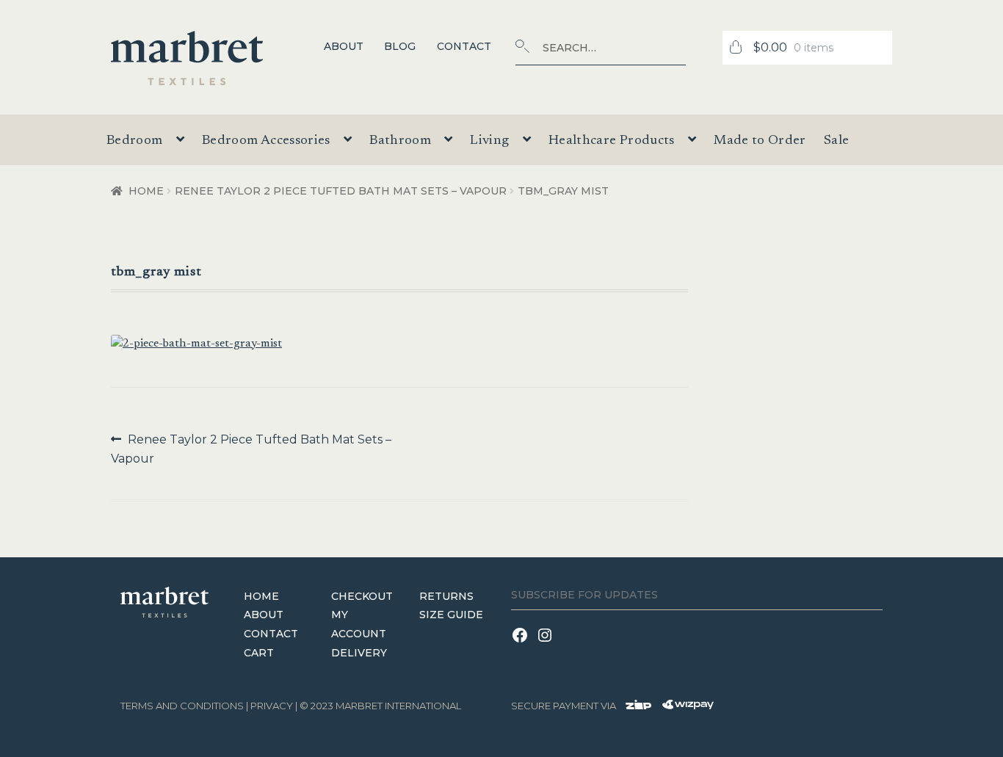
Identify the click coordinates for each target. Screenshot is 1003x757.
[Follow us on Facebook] (523, 644)
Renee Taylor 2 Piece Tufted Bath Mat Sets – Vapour (341, 191)
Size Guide (451, 614)
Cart (259, 652)
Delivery (359, 652)
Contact (464, 46)
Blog (400, 46)
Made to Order (760, 141)
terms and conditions (182, 705)
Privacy (271, 705)
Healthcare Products (611, 141)
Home (146, 191)
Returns (446, 596)
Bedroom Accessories (266, 141)
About (343, 46)
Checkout (362, 596)
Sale (836, 141)
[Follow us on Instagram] (547, 644)
